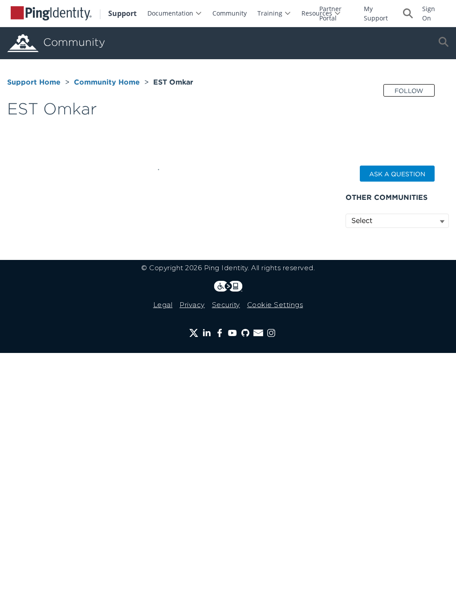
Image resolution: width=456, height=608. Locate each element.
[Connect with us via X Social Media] (194, 333)
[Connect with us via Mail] (258, 333)
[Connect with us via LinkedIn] (207, 333)
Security (226, 304)
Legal (163, 304)
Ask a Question (397, 174)
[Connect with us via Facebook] (219, 333)
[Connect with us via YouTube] (232, 333)
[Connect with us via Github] (245, 333)
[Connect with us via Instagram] (271, 333)
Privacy (192, 304)
